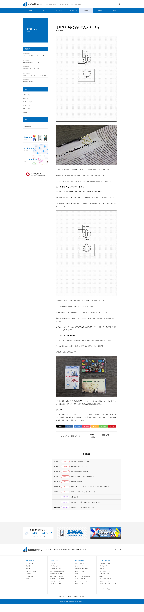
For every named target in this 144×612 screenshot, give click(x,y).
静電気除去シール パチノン (82, 568)
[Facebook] (120, 549)
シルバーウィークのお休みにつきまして (33, 56)
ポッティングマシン (55, 568)
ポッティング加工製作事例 (57, 571)
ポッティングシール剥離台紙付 (83, 576)
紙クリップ (102, 568)
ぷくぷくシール (79, 566)
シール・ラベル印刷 (80, 578)
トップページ (29, 563)
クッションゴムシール (81, 581)
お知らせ (86, 11)
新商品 (24, 98)
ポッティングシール (55, 566)
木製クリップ (103, 576)
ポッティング (43, 11)
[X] (118, 549)
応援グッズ (26, 109)
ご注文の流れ (100, 11)
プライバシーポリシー (32, 571)
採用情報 (28, 568)
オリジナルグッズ (72, 11)
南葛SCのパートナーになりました (32, 69)
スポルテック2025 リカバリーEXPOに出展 (34, 75)
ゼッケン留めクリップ (105, 578)
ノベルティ (26, 105)
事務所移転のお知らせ (28, 82)
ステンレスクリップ (105, 571)
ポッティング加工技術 (56, 573)
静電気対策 (26, 112)
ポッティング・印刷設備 (56, 576)
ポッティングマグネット (81, 571)
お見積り (114, 11)
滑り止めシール (79, 584)
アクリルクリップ (104, 573)
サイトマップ (83, 596)
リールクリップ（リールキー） (108, 589)
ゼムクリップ (103, 566)
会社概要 (30, 11)
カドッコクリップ (104, 581)
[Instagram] (115, 549)
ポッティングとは (58, 11)
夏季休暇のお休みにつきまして (31, 62)
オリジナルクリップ (105, 563)
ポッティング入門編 (55, 584)
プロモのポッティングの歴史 (58, 578)
